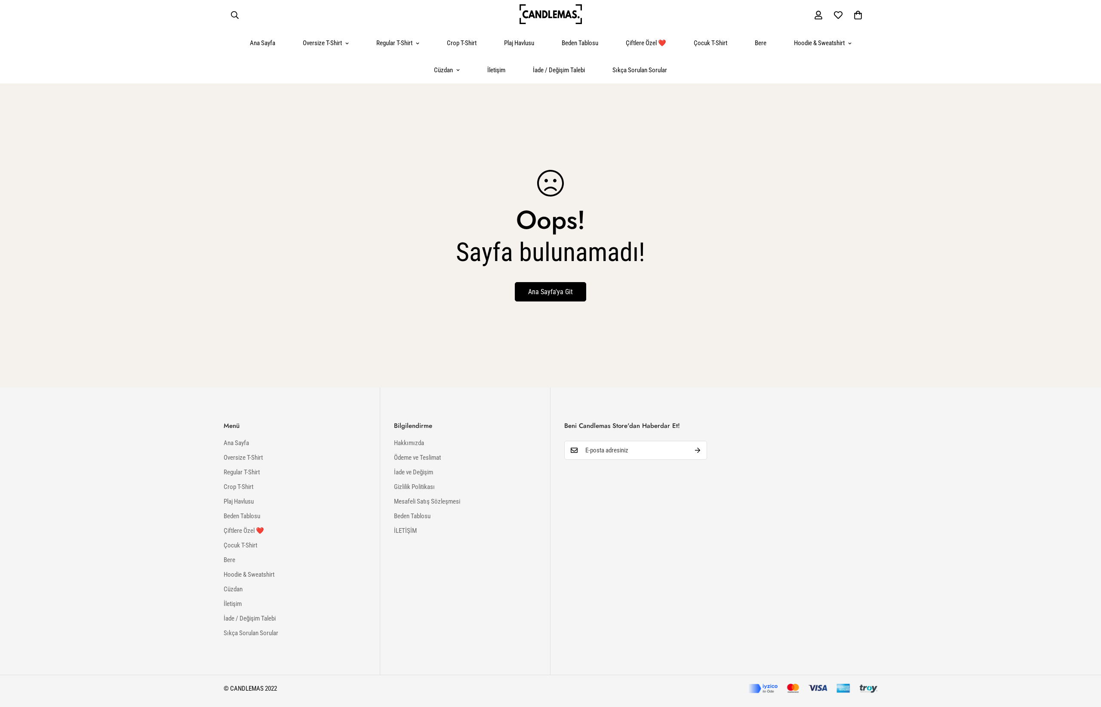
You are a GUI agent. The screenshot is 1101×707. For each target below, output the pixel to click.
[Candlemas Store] (551, 15)
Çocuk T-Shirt (710, 43)
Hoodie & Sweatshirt (819, 43)
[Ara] (235, 15)
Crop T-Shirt (462, 43)
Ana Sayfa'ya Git (550, 292)
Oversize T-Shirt (322, 43)
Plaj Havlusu (519, 43)
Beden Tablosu (580, 43)
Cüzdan (443, 70)
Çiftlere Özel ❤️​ (646, 43)
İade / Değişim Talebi (559, 70)
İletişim (496, 70)
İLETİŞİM (405, 531)
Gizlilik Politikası (414, 487)
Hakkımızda (409, 443)
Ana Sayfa (262, 43)
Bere (760, 43)
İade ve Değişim (413, 472)
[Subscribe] (697, 450)
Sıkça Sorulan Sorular (639, 70)
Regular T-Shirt (394, 43)
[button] (858, 15)
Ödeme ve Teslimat (417, 457)
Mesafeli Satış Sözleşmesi (427, 501)
